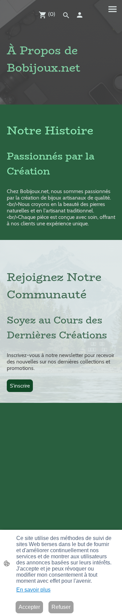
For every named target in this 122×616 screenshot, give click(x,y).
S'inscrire (20, 385)
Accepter (29, 607)
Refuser (61, 607)
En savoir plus (33, 590)
